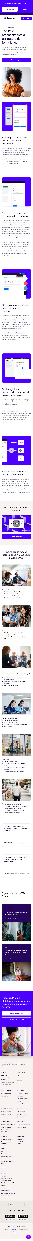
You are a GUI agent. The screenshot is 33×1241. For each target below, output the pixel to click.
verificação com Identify (13, 251)
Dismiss (25, 9)
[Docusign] (9, 18)
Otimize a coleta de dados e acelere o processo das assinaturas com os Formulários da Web (16, 913)
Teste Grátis (26, 18)
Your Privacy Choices (9, 1229)
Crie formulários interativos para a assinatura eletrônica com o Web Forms (15, 952)
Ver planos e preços (16, 60)
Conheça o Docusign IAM (16, 1020)
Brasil (11, 1205)
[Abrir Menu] (2, 18)
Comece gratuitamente (16, 1013)
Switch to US (10, 9)
